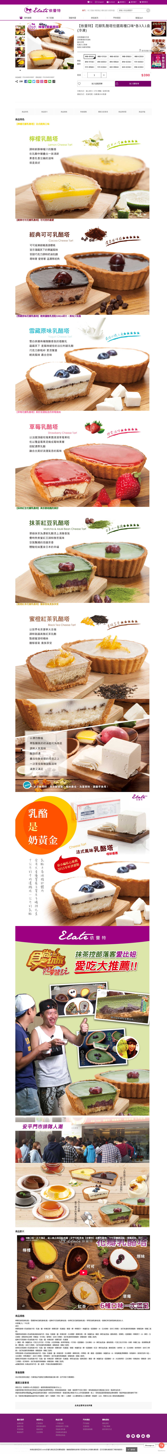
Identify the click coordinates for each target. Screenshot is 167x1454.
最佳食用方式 (107, 1429)
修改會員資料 (41, 1426)
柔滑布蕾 (111, 10)
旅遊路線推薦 (87, 1429)
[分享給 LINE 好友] (29, 81)
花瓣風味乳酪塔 (61, 1432)
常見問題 (20, 1429)
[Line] (133, 1436)
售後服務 (83, 112)
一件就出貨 (60, 1423)
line (91, 2)
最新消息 (20, 1426)
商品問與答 (122, 112)
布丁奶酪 (90, 10)
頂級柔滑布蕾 (60, 1429)
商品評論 (142, 112)
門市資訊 (117, 18)
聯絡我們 (20, 1432)
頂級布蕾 (72, 18)
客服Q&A (139, 18)
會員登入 (123, 2)
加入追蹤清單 (97, 84)
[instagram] (128, 1436)
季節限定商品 (60, 1435)
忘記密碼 (39, 1432)
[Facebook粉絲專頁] (138, 1436)
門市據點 (86, 1423)
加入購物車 (134, 84)
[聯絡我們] (143, 1436)
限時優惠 (27, 18)
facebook (112, 2)
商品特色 (25, 112)
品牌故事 (20, 1423)
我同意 (133, 1449)
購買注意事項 (103, 112)
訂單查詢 (39, 1423)
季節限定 (97, 10)
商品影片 (44, 112)
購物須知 (105, 1423)
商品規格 (64, 112)
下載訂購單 (106, 1426)
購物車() (145, 2)
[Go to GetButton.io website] (161, 1450)
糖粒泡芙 (104, 10)
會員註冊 (39, 1429)
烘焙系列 (94, 18)
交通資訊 (86, 1426)
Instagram (100, 2)
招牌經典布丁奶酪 (62, 1426)
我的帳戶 (134, 2)
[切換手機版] (148, 1436)
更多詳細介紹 (147, 50)
